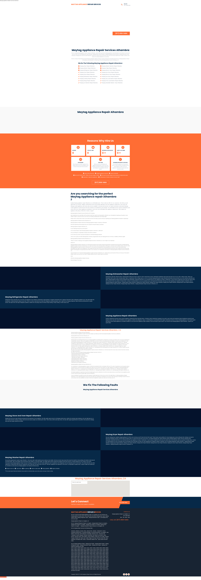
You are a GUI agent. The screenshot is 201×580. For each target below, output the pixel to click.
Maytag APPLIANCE (86, 4)
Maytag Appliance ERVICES (86, 512)
